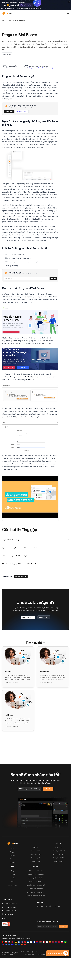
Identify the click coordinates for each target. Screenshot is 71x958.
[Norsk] (59, 942)
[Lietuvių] (50, 942)
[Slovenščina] (12, 944)
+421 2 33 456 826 (11, 904)
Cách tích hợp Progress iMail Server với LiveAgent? (19, 564)
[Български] (6, 942)
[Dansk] (12, 942)
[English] (22, 942)
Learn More (10, 68)
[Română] (3, 944)
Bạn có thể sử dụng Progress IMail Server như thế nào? (20, 548)
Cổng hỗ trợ (35, 847)
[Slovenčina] (9, 944)
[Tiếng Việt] (22, 944)
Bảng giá (12, 852)
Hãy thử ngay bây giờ (28, 617)
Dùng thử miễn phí (20, 576)
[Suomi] (31, 942)
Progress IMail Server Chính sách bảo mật (41, 68)
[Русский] (6, 944)
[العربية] (3, 942)
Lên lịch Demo (43, 617)
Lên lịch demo (48, 788)
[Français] (34, 942)
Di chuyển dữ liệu (35, 851)
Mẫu (12, 881)
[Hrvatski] (37, 942)
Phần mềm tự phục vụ (35, 881)
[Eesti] (28, 942)
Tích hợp (8, 20)
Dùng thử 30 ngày (21, 111)
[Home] (3, 21)
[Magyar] (40, 942)
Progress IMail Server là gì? (11, 540)
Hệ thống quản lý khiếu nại (35, 888)
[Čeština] (9, 942)
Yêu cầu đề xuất (35, 861)
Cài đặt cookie (41, 954)
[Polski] (62, 942)
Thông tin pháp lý (58, 861)
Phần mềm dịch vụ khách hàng (35, 874)
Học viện (12, 878)
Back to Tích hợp (8, 576)
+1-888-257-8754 (10, 907)
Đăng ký (53, 278)
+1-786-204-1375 (10, 910)
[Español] (25, 942)
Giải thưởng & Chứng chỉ (58, 851)
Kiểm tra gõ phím (12, 885)
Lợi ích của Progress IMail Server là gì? (14, 556)
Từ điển (12, 874)
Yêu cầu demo (9, 111)
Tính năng (12, 855)
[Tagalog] (19, 944)
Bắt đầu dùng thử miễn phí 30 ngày (29, 788)
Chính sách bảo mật (42, 952)
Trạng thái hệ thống (35, 854)
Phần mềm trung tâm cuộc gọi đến (35, 885)
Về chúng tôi (58, 847)
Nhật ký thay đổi (35, 858)
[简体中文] (25, 944)
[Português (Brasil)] (65, 942)
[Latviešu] (53, 942)
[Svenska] (16, 944)
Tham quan (12, 862)
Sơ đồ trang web (29, 954)
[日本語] (47, 942)
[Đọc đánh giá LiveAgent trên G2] (6, 924)
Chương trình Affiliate (58, 858)
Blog (12, 871)
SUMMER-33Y (27, 8)
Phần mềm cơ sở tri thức (35, 871)
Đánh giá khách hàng (58, 854)
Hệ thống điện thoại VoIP (35, 878)
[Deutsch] (16, 942)
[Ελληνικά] (19, 942)
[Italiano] (44, 942)
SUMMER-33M (10, 8)
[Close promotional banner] (69, 2)
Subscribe (63, 926)
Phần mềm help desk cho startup (35, 895)
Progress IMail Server (19, 20)
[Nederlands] (56, 942)
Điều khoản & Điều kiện (27, 952)
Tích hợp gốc (7, 54)
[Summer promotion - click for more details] (35, 5)
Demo (12, 848)
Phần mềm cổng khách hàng (35, 892)
